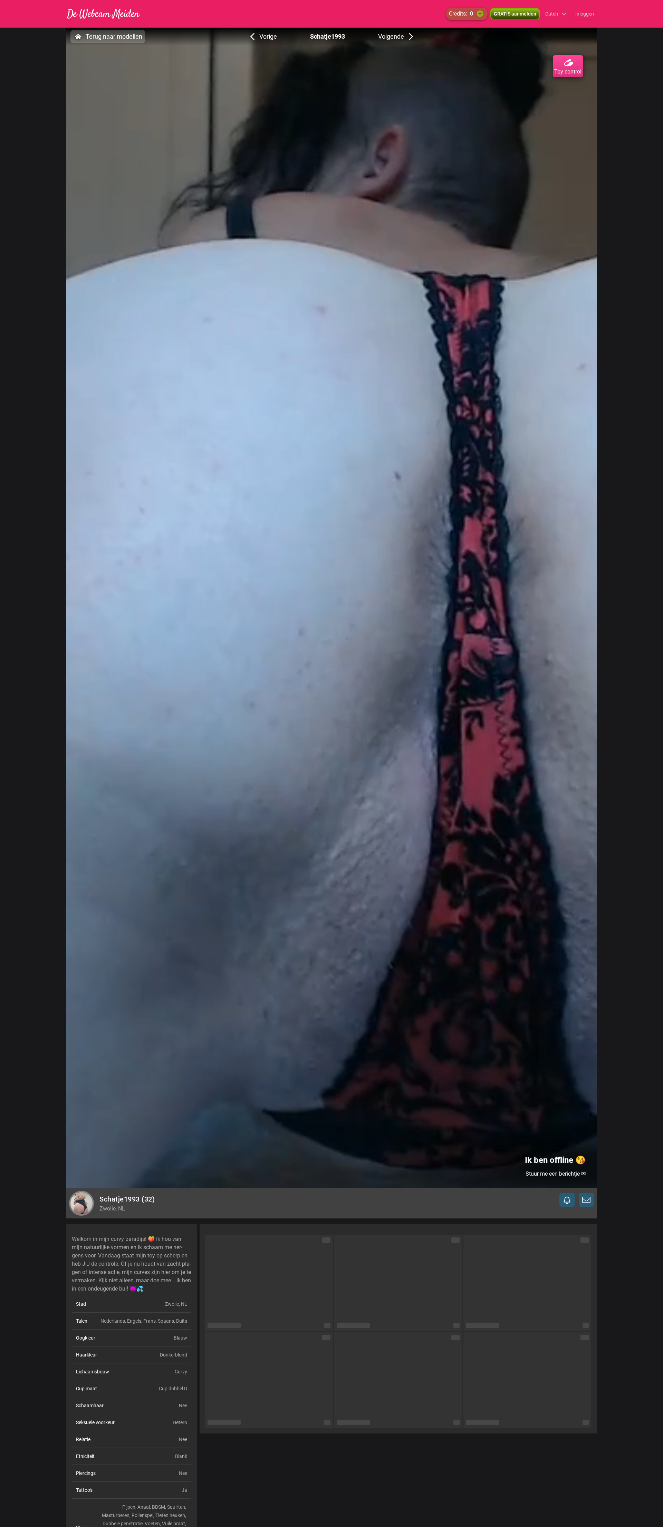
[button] (556, 14)
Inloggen (584, 14)
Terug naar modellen (114, 36)
